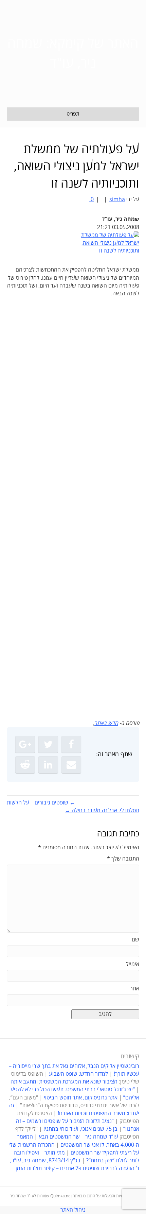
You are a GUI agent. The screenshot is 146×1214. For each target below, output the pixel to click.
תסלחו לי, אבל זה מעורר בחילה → (102, 810)
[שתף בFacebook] (71, 744)
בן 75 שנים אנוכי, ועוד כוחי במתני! (80, 1129)
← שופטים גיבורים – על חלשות (41, 802)
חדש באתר (106, 723)
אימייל (132, 964)
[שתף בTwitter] (48, 744)
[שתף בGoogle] (25, 744)
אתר (134, 988)
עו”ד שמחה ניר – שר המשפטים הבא (78, 1136)
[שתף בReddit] (25, 764)
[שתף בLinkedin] (48, 764)
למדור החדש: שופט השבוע (78, 1074)
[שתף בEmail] (71, 764)
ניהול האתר (73, 1210)
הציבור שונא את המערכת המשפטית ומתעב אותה (64, 1081)
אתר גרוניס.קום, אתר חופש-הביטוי (80, 1097)
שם (135, 939)
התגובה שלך (123, 858)
